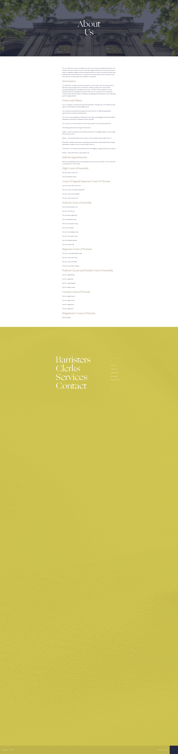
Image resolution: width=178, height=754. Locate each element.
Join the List (114, 369)
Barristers (73, 359)
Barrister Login (115, 379)
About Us (113, 365)
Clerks (68, 368)
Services (71, 377)
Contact (71, 386)
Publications (114, 376)
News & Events (115, 372)
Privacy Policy (4, 750)
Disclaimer (11, 750)
